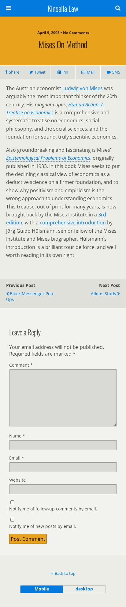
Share (14, 72)
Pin (65, 72)
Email (16, 458)
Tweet (40, 72)
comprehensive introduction (73, 222)
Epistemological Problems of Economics (48, 158)
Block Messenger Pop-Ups (30, 296)
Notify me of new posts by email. (42, 526)
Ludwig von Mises (82, 88)
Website (17, 480)
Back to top (65, 573)
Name (17, 436)
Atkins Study (103, 293)
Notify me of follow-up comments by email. (53, 509)
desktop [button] (84, 589)
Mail (90, 72)
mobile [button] (42, 589)
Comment (21, 365)
